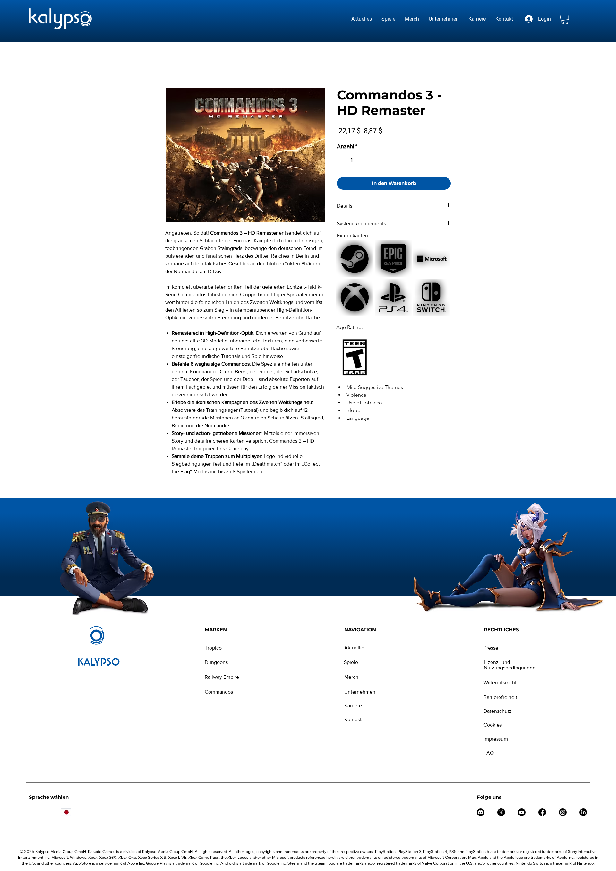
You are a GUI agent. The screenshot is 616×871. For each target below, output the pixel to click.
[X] (501, 812)
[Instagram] (563, 812)
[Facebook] (542, 812)
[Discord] (480, 812)
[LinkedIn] (583, 812)
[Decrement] (343, 160)
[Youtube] (522, 812)
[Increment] (360, 160)
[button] (565, 19)
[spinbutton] (351, 160)
